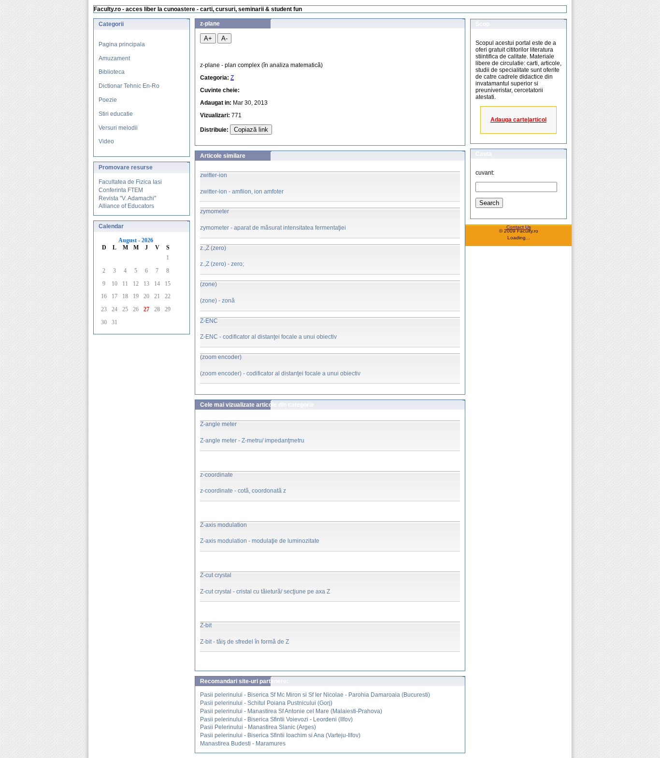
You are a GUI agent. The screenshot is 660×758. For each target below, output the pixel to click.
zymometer (214, 211)
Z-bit (206, 625)
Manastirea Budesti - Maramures (243, 743)
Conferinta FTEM (121, 190)
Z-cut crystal (215, 575)
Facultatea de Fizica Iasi (130, 182)
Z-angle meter (218, 424)
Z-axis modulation (223, 525)
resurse (142, 167)
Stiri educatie (116, 113)
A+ (208, 38)
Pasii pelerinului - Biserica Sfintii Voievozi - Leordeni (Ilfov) (276, 719)
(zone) (208, 284)
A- (224, 38)
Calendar (111, 226)
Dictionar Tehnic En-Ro (129, 86)
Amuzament (114, 58)
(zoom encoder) (221, 357)
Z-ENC (209, 320)
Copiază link (251, 129)
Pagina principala (122, 44)
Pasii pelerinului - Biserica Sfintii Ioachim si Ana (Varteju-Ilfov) (280, 735)
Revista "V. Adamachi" (127, 198)
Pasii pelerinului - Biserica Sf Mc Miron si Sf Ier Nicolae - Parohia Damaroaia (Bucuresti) (315, 694)
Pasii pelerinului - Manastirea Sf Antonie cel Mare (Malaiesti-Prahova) (291, 711)
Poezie (108, 99)
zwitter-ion (213, 175)
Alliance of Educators (126, 206)
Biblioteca (112, 72)
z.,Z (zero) (213, 248)
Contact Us (518, 227)
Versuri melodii (118, 127)
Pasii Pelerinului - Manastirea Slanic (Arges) (258, 727)
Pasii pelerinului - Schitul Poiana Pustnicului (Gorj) (266, 703)
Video (106, 141)
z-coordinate (216, 474)
